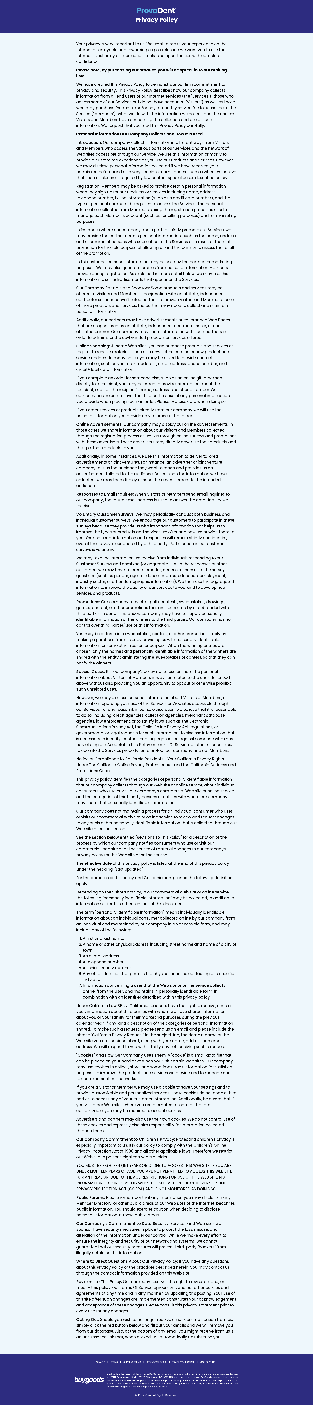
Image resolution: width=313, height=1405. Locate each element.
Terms (114, 1362)
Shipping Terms (132, 1362)
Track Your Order (183, 1362)
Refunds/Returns (157, 1362)
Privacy (100, 1362)
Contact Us (207, 1362)
